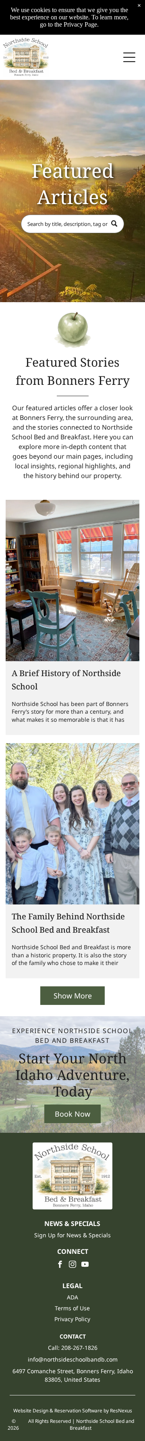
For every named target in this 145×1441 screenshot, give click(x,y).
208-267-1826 (79, 1347)
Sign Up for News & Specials (72, 1235)
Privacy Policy (72, 1319)
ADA (72, 1297)
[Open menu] (129, 57)
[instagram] (72, 1265)
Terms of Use (72, 1308)
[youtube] (85, 1265)
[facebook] (60, 1265)
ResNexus (121, 1410)
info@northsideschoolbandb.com (73, 1359)
